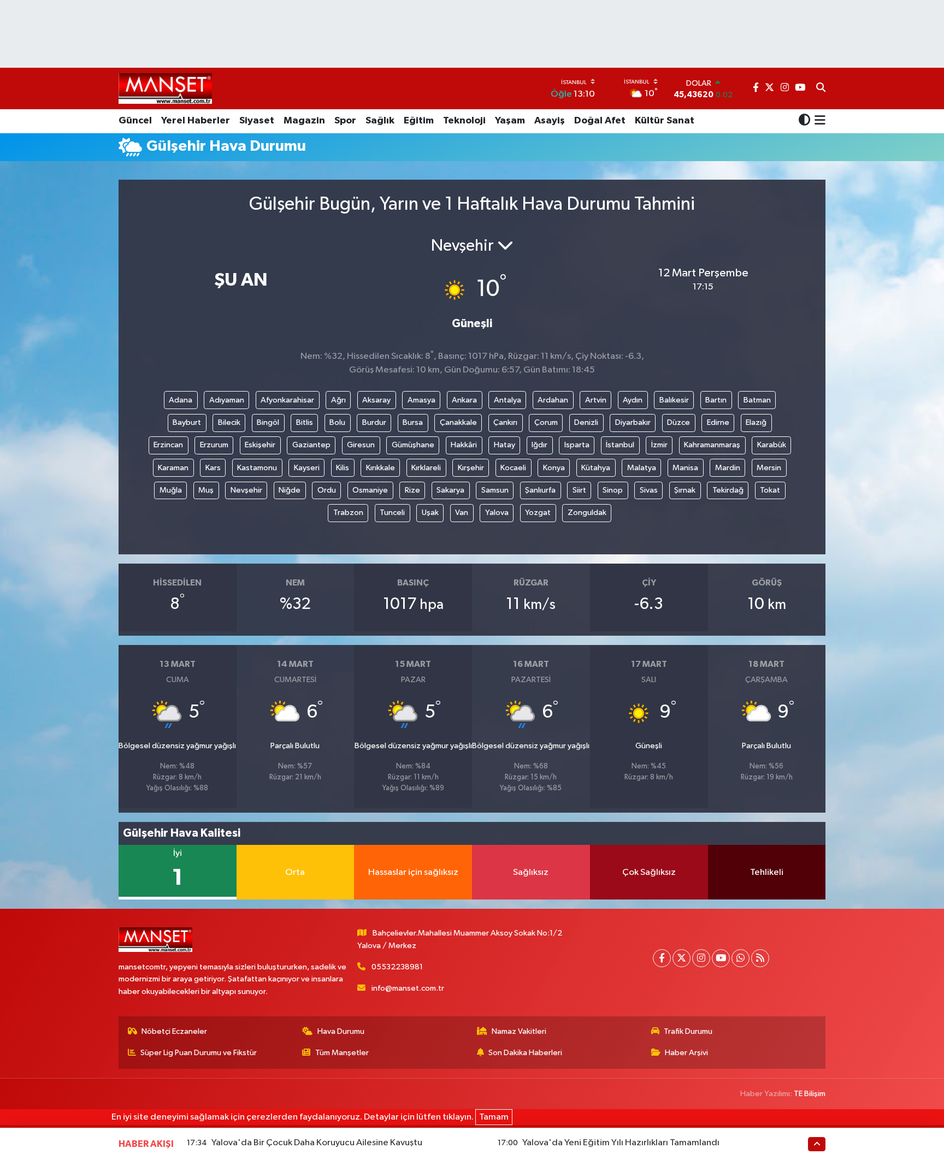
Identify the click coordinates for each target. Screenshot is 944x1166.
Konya (554, 468)
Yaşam (510, 121)
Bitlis (304, 422)
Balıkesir (674, 400)
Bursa (413, 422)
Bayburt (187, 422)
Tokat (770, 490)
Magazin (304, 121)
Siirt (579, 490)
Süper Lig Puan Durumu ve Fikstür (198, 1053)
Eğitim (419, 121)
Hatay (504, 445)
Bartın (716, 400)
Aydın (632, 400)
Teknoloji (464, 121)
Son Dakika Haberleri (525, 1053)
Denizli (586, 422)
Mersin (769, 468)
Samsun (495, 490)
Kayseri (307, 468)
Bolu (337, 422)
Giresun (361, 445)
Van (461, 512)
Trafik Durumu (688, 1031)
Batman (757, 400)
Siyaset (256, 121)
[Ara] (820, 88)
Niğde (289, 490)
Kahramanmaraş (712, 445)
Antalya (507, 400)
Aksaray (376, 400)
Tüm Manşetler (342, 1053)
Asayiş (549, 121)
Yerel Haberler (195, 121)
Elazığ (756, 422)
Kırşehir (471, 468)
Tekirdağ (728, 490)
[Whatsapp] (740, 958)
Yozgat (538, 512)
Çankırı (505, 422)
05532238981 (397, 967)
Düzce (678, 422)
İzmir (659, 445)
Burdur (374, 422)
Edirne (718, 422)
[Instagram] (701, 958)
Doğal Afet (600, 121)
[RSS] (760, 958)
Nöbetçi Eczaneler (174, 1031)
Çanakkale (458, 422)
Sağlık (379, 121)
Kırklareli (426, 468)
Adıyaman (226, 400)
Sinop (613, 490)
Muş (206, 490)
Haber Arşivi (686, 1053)
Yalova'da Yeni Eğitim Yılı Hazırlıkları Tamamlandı (620, 1142)
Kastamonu (257, 468)
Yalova (497, 512)
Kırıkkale (380, 468)
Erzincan (168, 445)
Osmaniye (370, 490)
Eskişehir (260, 445)
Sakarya (450, 490)
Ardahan (553, 400)
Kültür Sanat (664, 121)
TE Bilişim (809, 1094)
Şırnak (684, 490)
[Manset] (165, 88)
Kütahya (595, 468)
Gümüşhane (413, 445)
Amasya (421, 400)
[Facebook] (662, 958)
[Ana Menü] (818, 121)
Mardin (727, 468)
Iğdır (539, 445)
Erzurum (214, 445)
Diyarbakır (633, 422)
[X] (681, 958)
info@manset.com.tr (407, 988)
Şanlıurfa (540, 490)
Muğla (171, 490)
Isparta (576, 445)
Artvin (595, 400)
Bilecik (229, 422)
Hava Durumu (340, 1031)
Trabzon (348, 512)
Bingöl (268, 422)
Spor (345, 121)
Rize (412, 490)
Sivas (649, 490)
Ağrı (338, 400)
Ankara (464, 400)
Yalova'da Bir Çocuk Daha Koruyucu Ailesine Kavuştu (316, 1142)
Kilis (342, 468)
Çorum (546, 422)
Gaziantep (311, 445)
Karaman (173, 468)
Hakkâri (464, 445)
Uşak (430, 512)
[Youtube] (721, 958)
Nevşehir (246, 490)
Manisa (685, 468)
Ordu (326, 490)
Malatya (641, 468)
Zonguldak (587, 512)
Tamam (494, 1117)
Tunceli (392, 512)
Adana (180, 400)
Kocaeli (513, 468)
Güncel (135, 121)
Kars (213, 468)
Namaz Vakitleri (519, 1031)
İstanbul (620, 445)
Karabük (771, 445)
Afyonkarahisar (287, 400)
